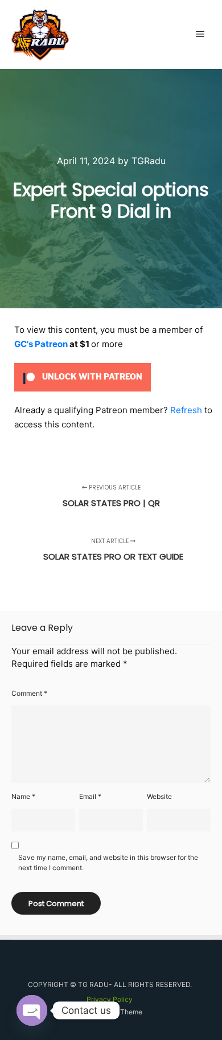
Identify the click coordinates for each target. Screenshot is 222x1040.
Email (90, 796)
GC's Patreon (41, 343)
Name (23, 796)
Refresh (186, 410)
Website (159, 796)
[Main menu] (200, 34)
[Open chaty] (32, 1010)
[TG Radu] (40, 34)
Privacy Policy (110, 999)
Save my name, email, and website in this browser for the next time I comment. (108, 862)
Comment (29, 693)
